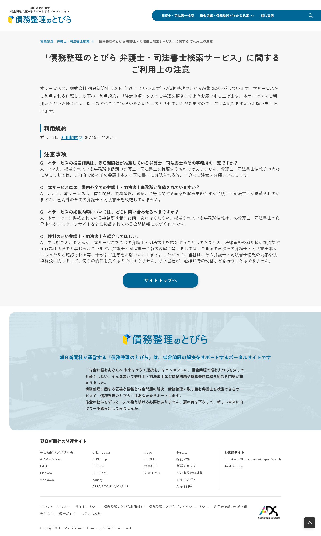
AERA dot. (100, 472)
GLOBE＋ (151, 459)
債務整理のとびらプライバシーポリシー (178, 506)
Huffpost (98, 465)
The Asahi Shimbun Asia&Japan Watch (253, 459)
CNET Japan (101, 452)
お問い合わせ (91, 513)
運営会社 (46, 513)
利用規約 (69, 137)
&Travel (57, 459)
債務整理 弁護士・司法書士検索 (65, 41)
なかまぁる (152, 472)
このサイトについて (55, 506)
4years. (181, 452)
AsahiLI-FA (184, 486)
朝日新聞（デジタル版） (58, 452)
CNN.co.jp (99, 459)
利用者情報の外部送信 (230, 506)
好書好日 (150, 465)
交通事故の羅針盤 (189, 472)
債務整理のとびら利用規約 (124, 506)
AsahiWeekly (234, 465)
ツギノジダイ (186, 479)
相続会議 (183, 459)
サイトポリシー (86, 506)
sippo (148, 452)
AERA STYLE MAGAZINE (110, 486)
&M (42, 459)
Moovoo (46, 472)
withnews (47, 479)
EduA (44, 465)
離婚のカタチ (186, 465)
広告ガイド (67, 513)
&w (48, 459)
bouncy (97, 479)
